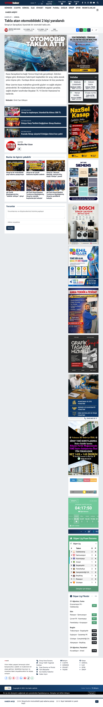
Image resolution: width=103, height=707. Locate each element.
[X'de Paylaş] (81, 30)
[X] (10, 678)
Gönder (10, 228)
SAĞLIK (64, 8)
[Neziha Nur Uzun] (11, 146)
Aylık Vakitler (75, 525)
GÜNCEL (25, 8)
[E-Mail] (19, 149)
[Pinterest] (13, 678)
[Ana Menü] (97, 10)
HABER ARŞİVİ (11, 12)
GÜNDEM (8, 8)
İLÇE (33, 8)
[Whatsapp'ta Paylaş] (85, 30)
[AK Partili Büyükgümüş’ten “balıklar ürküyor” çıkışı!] (15, 185)
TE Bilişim (95, 688)
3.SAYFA (17, 8)
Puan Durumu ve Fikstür (47, 667)
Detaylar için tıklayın (83, 589)
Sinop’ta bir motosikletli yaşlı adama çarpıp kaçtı (15, 173)
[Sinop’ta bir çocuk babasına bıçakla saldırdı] (35, 165)
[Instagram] (17, 678)
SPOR (78, 8)
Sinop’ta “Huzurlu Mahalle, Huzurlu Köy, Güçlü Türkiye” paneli (54, 174)
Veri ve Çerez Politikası (79, 693)
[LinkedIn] (21, 678)
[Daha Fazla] (89, 30)
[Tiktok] (28, 678)
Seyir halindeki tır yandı (69, 701)
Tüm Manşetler (44, 670)
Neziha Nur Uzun (25, 144)
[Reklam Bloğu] (83, 54)
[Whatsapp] (32, 678)
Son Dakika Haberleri (46, 672)
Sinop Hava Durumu (46, 661)
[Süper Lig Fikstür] (96, 596)
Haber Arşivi (43, 674)
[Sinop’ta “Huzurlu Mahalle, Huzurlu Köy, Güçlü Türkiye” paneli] (55, 165)
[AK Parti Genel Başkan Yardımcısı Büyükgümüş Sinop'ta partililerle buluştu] (55, 185)
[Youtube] (24, 678)
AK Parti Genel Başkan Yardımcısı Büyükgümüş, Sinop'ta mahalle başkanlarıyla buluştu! (35, 195)
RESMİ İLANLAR (88, 8)
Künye (84, 661)
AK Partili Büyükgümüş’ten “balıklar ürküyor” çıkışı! (15, 194)
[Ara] (97, 3)
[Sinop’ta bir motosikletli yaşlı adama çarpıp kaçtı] (15, 165)
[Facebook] (6, 678)
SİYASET (39, 8)
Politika (56, 8)
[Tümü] (96, 77)
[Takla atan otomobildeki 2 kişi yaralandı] (36, 53)
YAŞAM (48, 8)
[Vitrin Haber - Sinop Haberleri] (12, 3)
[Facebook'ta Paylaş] (77, 30)
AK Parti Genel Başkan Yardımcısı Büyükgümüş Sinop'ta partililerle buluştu (55, 195)
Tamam (92, 693)
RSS (8, 688)
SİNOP (71, 8)
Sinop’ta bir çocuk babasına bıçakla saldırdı (35, 173)
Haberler (8, 17)
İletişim (64, 661)
